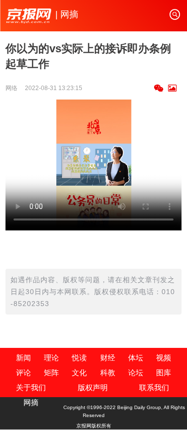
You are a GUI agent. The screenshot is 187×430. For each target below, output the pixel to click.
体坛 (135, 357)
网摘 (30, 402)
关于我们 (31, 387)
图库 (163, 372)
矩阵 (51, 372)
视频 (163, 357)
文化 (79, 372)
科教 (107, 372)
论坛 (135, 372)
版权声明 (93, 387)
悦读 (79, 357)
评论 (23, 372)
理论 (51, 357)
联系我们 (154, 387)
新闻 (23, 357)
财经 (107, 357)
